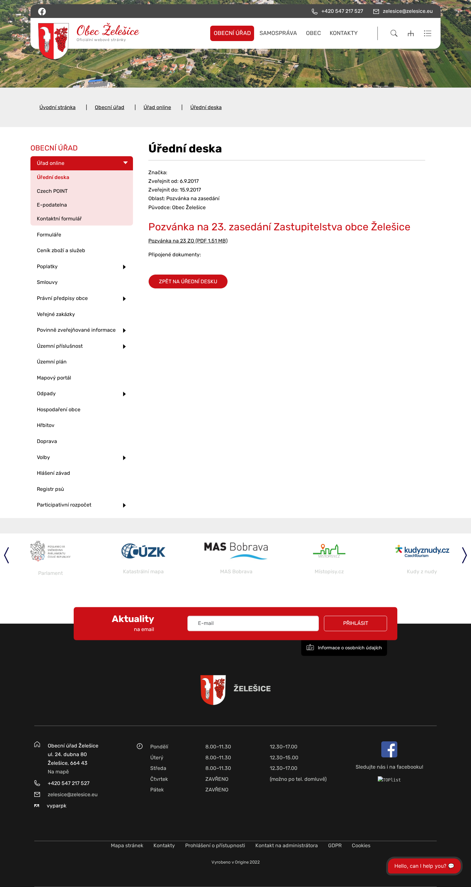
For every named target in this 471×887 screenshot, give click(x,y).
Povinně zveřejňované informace (76, 330)
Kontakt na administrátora (286, 845)
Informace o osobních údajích (349, 648)
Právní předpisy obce (62, 298)
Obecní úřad (109, 107)
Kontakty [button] (344, 33)
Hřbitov (45, 425)
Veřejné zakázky (56, 314)
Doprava (47, 441)
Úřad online (157, 107)
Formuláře (49, 235)
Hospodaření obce (58, 409)
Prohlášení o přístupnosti (215, 845)
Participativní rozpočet (64, 505)
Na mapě (58, 772)
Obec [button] (313, 33)
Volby (43, 457)
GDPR (335, 845)
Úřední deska (206, 107)
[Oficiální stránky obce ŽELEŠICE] (84, 33)
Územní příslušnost (60, 346)
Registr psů (50, 489)
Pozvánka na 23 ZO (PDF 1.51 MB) (187, 241)
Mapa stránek (127, 845)
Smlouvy (47, 282)
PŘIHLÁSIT (355, 623)
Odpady (46, 393)
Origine (242, 862)
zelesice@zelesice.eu (73, 794)
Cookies (361, 845)
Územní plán (52, 362)
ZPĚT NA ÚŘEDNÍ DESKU (188, 281)
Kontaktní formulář (59, 219)
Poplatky (47, 266)
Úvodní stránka (57, 107)
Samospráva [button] (278, 33)
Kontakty (164, 845)
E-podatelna (52, 205)
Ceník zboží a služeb (61, 250)
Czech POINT (52, 191)
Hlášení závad (53, 473)
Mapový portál (54, 378)
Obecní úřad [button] (232, 33)
